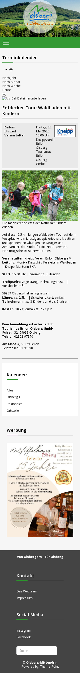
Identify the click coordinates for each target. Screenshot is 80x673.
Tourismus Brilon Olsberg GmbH (43, 157)
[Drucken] (10, 69)
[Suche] (4, 94)
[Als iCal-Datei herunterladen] (24, 98)
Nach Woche (11, 86)
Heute (6, 90)
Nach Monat (11, 82)
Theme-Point (49, 666)
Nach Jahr (9, 78)
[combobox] (36, 650)
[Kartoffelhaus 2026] (40, 489)
